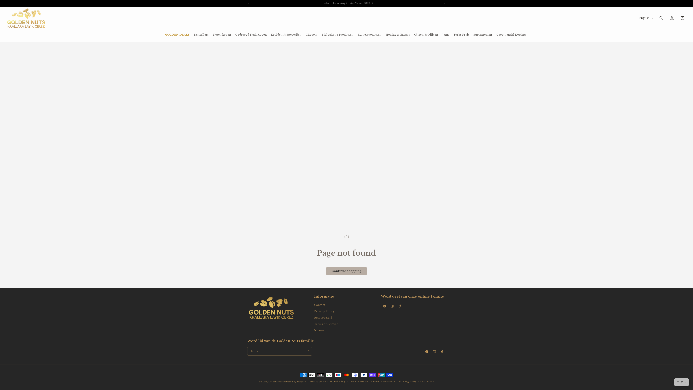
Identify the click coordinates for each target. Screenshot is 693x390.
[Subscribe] (308, 351)
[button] (661, 18)
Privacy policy (318, 381)
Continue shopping (346, 271)
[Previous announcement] (248, 3)
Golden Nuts (276, 381)
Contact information (383, 381)
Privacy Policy (324, 311)
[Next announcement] (444, 3)
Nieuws (319, 330)
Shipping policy (407, 381)
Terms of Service (326, 324)
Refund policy (338, 381)
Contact (319, 305)
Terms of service (358, 381)
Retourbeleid (323, 317)
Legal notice (427, 381)
